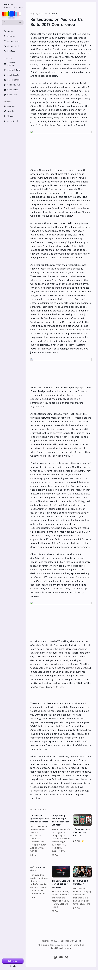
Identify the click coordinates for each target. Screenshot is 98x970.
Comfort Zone (13, 70)
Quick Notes (12, 89)
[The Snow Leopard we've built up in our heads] (61, 889)
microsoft (54, 13)
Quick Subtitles (13, 75)
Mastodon (11, 106)
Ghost (78, 940)
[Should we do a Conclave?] (82, 889)
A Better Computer (11, 63)
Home (10, 31)
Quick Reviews (13, 85)
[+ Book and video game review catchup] (82, 835)
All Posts (11, 36)
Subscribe (12, 961)
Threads (10, 116)
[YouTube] (61, 957)
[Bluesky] (66, 957)
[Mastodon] (55, 957)
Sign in (13, 966)
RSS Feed (11, 51)
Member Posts (13, 41)
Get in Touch (12, 121)
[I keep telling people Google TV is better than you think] (61, 835)
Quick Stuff (12, 94)
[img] (12, 14)
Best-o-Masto (13, 80)
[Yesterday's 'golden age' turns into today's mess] (39, 835)
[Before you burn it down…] (39, 889)
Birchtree (8, 4)
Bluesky (10, 111)
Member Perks (13, 46)
